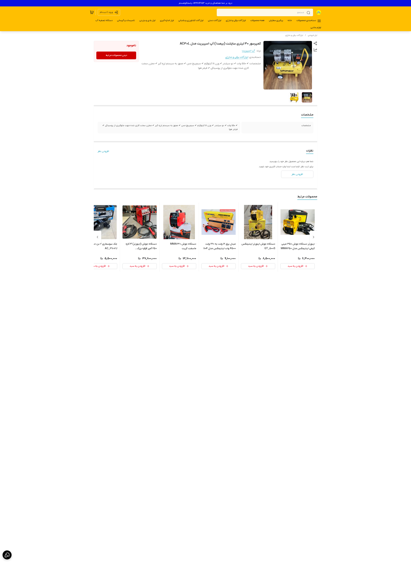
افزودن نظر (103, 151)
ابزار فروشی (312, 35)
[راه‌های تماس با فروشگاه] (7, 554)
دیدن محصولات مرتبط (116, 55)
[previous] (313, 237)
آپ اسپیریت (248, 50)
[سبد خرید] (92, 12)
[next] (97, 237)
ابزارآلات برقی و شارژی (294, 35)
